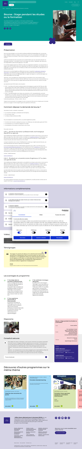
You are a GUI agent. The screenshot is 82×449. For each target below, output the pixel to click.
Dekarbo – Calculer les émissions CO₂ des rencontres (43, 429)
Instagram (56, 418)
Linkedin (59, 418)
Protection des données (62, 443)
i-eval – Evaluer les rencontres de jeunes (30, 435)
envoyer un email (70, 352)
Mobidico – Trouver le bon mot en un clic (43, 435)
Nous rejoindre (22, 442)
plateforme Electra (34, 137)
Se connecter (76, 4)
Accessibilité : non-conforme (69, 443)
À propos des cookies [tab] (60, 214)
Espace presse (16, 442)
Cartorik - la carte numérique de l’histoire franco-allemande (31, 429)
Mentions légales (56, 443)
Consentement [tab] (21, 214)
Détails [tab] (41, 214)
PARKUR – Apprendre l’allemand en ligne (42, 432)
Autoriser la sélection (41, 237)
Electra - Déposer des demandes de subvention (18, 429)
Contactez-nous (28, 442)
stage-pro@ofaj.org (8, 155)
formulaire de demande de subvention (12, 147)
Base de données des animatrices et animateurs (18, 432)
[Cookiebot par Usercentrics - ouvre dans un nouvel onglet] (62, 211)
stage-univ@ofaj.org (8, 177)
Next (46, 253)
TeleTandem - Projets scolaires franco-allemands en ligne (18, 436)
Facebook (66, 418)
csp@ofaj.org (37, 147)
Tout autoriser (59, 237)
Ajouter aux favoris (5, 28)
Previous (5, 240)
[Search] (9, 2)
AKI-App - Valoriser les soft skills (30, 432)
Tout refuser (22, 237)
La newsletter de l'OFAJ (60, 432)
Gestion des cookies (76, 443)
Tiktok (69, 418)
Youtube (62, 418)
